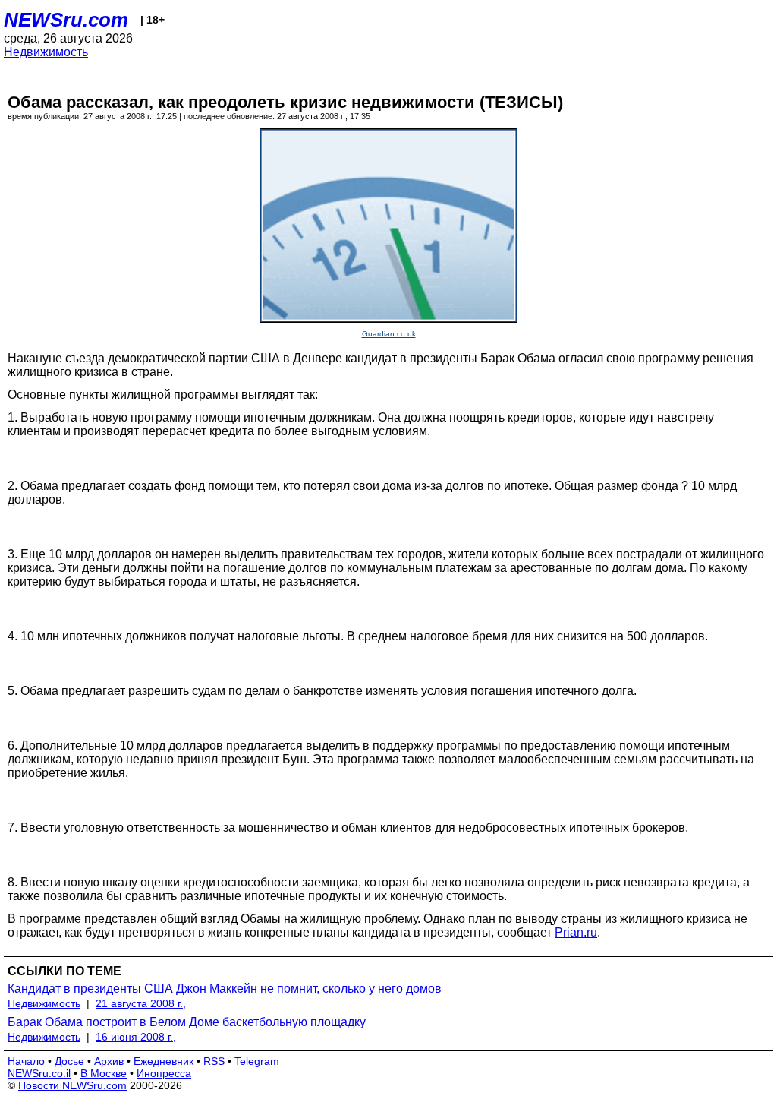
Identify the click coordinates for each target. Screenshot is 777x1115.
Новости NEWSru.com (72, 1085)
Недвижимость (46, 52)
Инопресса (164, 1073)
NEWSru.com (66, 19)
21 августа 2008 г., (141, 1003)
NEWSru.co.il (39, 1073)
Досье (69, 1061)
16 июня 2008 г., (136, 1037)
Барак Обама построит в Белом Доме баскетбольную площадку (187, 1022)
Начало (26, 1061)
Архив (109, 1061)
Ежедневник (163, 1061)
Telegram (256, 1061)
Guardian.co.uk (389, 334)
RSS (214, 1061)
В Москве (103, 1073)
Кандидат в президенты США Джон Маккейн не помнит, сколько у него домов (225, 988)
